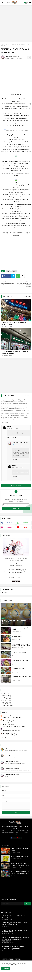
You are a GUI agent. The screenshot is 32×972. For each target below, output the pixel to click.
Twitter (13, 276)
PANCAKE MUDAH (17, 636)
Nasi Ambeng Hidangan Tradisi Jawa (13, 735)
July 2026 (5, 697)
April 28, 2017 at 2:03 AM (17, 467)
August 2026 (6, 695)
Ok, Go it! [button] (6, 968)
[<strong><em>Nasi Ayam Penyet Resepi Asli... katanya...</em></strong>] (6, 630)
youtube (25, 527)
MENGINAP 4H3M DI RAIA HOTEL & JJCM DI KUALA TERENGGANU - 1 (15, 352)
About (11, 959)
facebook (9, 522)
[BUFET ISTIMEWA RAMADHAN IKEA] (6, 679)
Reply (8, 437)
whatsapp (25, 522)
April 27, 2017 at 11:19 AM (17, 445)
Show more (27, 296)
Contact (18, 959)
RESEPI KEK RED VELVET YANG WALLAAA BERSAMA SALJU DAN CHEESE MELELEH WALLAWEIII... (21, 646)
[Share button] (22, 276)
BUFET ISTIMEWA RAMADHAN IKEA (21, 676)
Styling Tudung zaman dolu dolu (12, 717)
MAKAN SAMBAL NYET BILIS (19, 856)
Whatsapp (18, 276)
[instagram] (20, 838)
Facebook (7, 275)
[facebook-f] (11, 838)
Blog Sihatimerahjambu (9, 733)
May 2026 (5, 700)
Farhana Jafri (6, 729)
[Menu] (2, 3)
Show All (3, 737)
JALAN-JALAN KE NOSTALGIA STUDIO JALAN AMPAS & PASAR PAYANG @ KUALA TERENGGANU (20, 865)
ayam (8, 271)
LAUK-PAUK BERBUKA (18, 668)
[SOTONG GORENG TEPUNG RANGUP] (6, 654)
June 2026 (5, 698)
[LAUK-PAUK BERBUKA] (6, 670)
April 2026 (5, 702)
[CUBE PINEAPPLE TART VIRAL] (6, 662)
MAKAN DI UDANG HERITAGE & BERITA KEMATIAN (13, 916)
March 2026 (6, 704)
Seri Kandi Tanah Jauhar (20, 442)
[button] (26, 3)
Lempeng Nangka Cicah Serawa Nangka (14, 726)
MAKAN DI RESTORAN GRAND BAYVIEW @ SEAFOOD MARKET (14, 323)
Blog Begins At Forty (8, 720)
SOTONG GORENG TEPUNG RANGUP (19, 653)
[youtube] (17, 838)
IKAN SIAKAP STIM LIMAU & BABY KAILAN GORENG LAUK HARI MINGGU (14, 947)
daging (7, 44)
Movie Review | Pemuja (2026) (11, 730)
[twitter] (14, 838)
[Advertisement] (16, 23)
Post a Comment (16, 486)
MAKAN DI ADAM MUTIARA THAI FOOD (20, 849)
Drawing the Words (8, 716)
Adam (9, 426)
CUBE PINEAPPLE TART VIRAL (20, 660)
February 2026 (6, 705)
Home (2, 44)
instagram (9, 527)
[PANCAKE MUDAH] (6, 638)
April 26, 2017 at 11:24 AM (12, 428)
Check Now (11, 965)
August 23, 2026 (7, 722)
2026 (4, 693)
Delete (14, 437)
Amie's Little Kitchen (8, 724)
